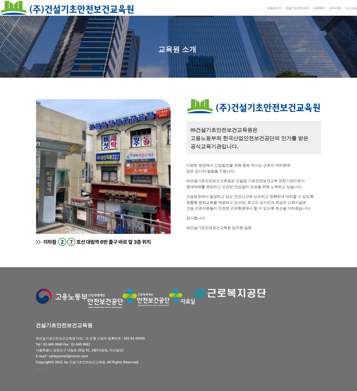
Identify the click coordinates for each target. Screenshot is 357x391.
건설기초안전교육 (297, 8)
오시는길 (351, 8)
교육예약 (319, 8)
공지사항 (335, 8)
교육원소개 (274, 8)
